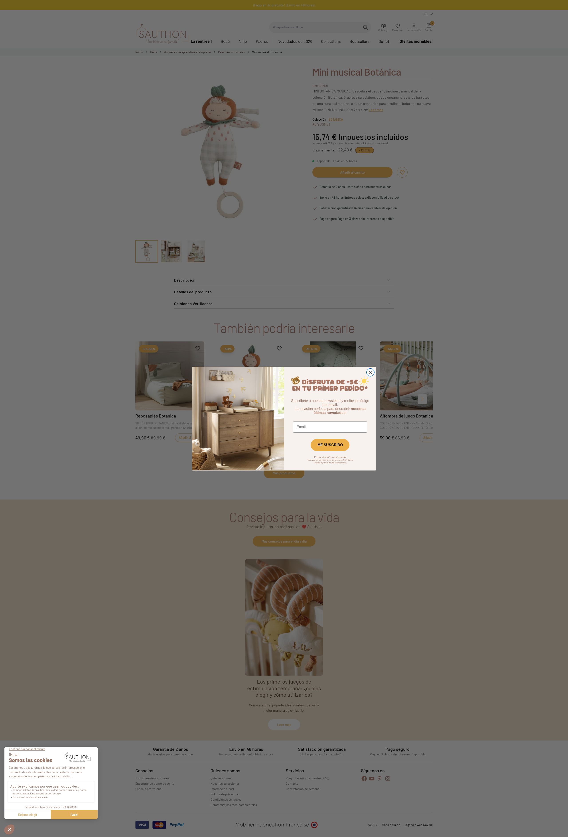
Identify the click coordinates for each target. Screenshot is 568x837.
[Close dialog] (370, 372)
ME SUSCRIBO (330, 445)
